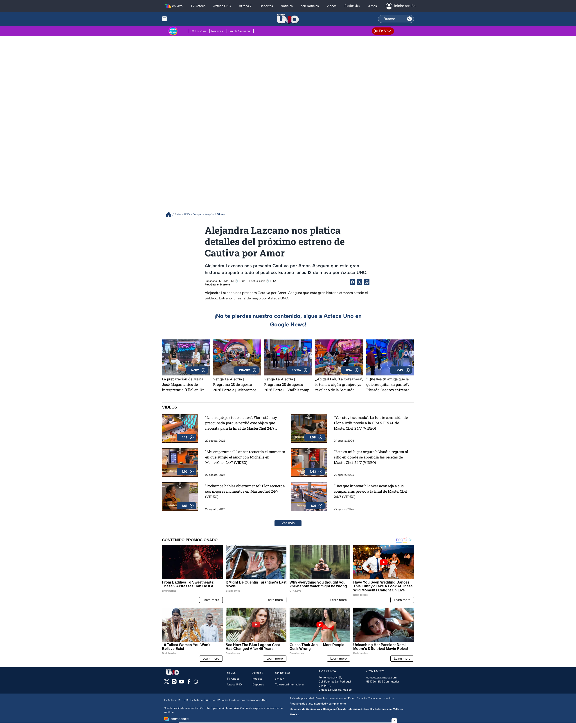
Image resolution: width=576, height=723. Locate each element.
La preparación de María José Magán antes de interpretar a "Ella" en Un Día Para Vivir (183, 384)
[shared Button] (366, 282)
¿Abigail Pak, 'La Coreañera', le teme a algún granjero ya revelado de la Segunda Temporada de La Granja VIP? (339, 384)
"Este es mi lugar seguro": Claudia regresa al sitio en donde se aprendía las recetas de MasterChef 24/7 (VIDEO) (371, 457)
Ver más (288, 523)
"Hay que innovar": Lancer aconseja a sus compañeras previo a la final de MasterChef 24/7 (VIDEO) (370, 491)
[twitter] (166, 683)
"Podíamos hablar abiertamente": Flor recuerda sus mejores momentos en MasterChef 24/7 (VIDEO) (245, 491)
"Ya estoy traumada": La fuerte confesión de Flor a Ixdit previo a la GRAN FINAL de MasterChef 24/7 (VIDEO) (371, 423)
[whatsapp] (196, 682)
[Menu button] (180, 19)
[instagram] (174, 683)
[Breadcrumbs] (170, 214)
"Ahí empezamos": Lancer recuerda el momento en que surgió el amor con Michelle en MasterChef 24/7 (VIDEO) (245, 457)
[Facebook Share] (352, 282)
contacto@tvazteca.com (381, 677)
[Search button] (409, 18)
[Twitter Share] (359, 282)
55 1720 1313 (374, 681)
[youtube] (181, 683)
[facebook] (189, 683)
